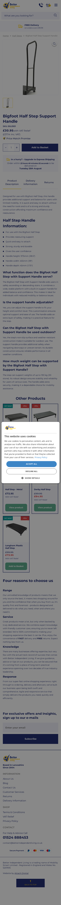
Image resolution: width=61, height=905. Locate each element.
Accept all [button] (31, 464)
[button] (30, 478)
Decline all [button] (31, 471)
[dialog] (31, 452)
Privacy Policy (41, 457)
